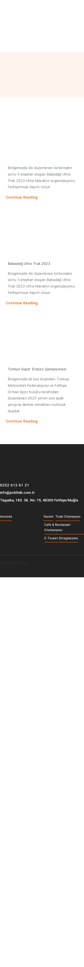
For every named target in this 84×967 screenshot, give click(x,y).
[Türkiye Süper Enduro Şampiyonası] (42, 338)
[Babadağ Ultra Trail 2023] (42, 232)
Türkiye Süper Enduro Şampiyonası (37, 369)
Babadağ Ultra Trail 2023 (29, 263)
